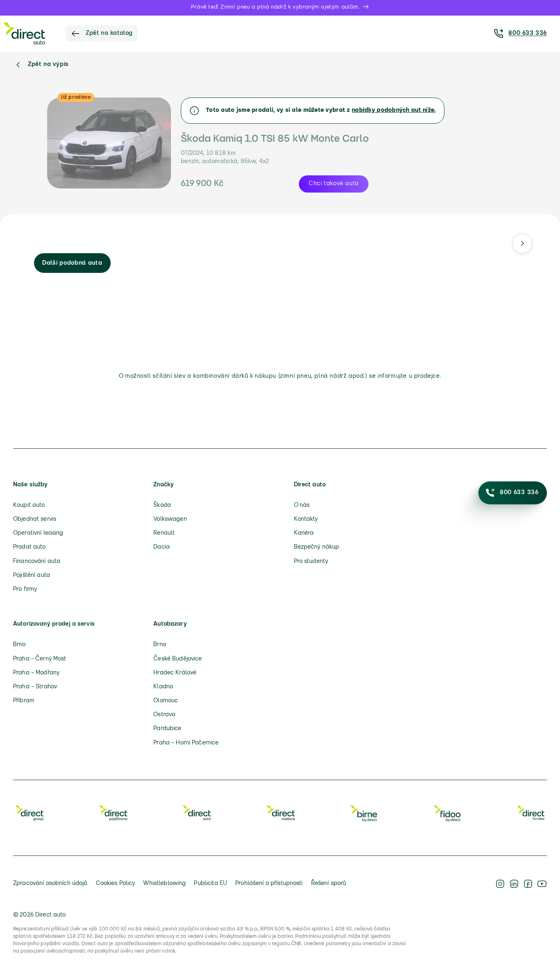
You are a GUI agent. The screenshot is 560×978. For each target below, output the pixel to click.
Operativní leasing (38, 533)
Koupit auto (29, 505)
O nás (302, 505)
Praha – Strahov (35, 687)
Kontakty (306, 519)
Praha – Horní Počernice (186, 743)
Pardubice (167, 728)
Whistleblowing (164, 883)
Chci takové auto (334, 183)
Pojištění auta (31, 575)
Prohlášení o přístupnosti (269, 883)
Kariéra (304, 533)
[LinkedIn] (514, 884)
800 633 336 (527, 33)
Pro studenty (311, 561)
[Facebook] (528, 884)
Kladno (163, 687)
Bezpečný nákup (316, 547)
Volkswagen (170, 519)
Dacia (161, 547)
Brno (19, 644)
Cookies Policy (115, 883)
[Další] (522, 243)
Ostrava (164, 714)
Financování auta (36, 561)
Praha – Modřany (36, 673)
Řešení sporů (328, 883)
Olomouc (165, 700)
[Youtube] (542, 884)
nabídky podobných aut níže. (394, 110)
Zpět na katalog (109, 33)
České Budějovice (177, 659)
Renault (164, 533)
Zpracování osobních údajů (50, 883)
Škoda (162, 505)
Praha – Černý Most (39, 659)
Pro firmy (25, 589)
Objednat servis (34, 519)
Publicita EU (210, 883)
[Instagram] (500, 884)
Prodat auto (29, 547)
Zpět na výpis (48, 64)
